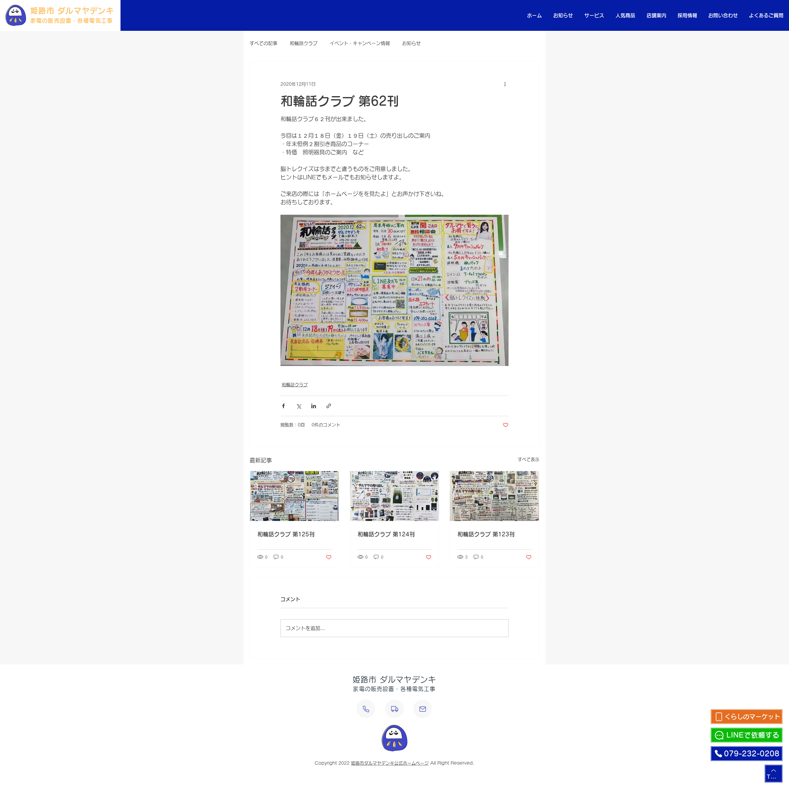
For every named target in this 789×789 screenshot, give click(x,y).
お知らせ (411, 43)
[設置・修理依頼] (394, 709)
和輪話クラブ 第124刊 (386, 534)
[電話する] (366, 709)
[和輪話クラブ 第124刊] (394, 496)
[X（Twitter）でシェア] (298, 406)
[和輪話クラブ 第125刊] (294, 496)
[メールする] (422, 709)
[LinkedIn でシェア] (314, 406)
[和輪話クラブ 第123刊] (494, 496)
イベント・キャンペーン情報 (360, 43)
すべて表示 (528, 459)
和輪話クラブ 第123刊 (486, 534)
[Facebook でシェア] (283, 406)
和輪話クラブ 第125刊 (286, 534)
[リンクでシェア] (329, 406)
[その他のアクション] (505, 84)
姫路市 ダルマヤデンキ (72, 10)
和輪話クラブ (303, 43)
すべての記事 (263, 43)
